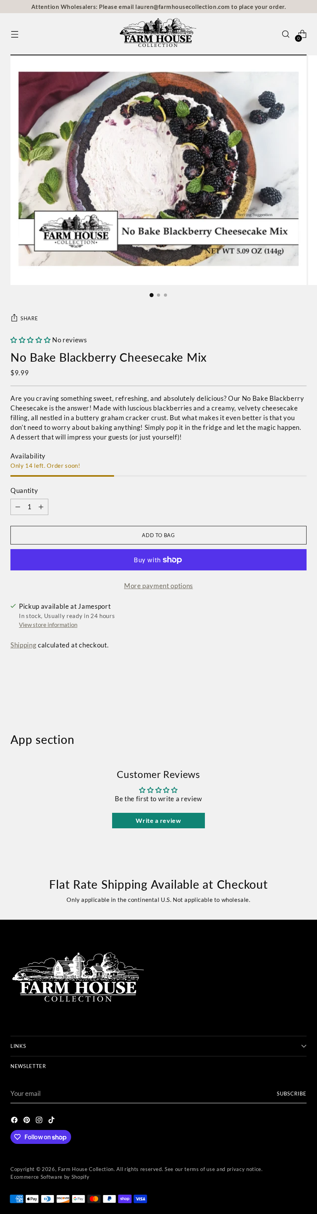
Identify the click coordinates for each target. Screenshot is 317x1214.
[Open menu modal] (14, 34)
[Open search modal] (286, 34)
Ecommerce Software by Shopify (49, 1177)
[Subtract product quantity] (41, 507)
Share (29, 318)
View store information (48, 624)
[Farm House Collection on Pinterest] (27, 1121)
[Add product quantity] (18, 507)
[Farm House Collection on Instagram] (39, 1121)
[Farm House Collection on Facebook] (15, 1121)
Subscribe (292, 1093)
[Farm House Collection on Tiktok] (52, 1121)
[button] (30, 340)
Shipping (23, 645)
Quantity (24, 491)
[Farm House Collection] (158, 34)
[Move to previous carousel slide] (282, 691)
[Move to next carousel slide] (300, 690)
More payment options (158, 586)
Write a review (158, 820)
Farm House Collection (86, 1169)
